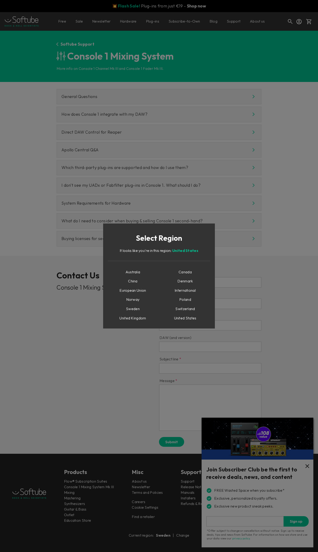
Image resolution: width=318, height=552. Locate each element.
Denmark (185, 281)
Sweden (133, 308)
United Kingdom (132, 318)
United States (185, 250)
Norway (133, 299)
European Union (132, 290)
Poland (185, 299)
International (185, 290)
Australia (132, 272)
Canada (185, 272)
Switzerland (185, 308)
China (133, 281)
